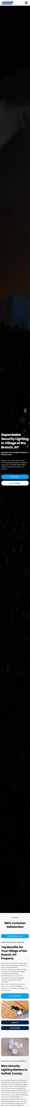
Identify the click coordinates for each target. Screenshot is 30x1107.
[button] (26, 3)
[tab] (15, 936)
